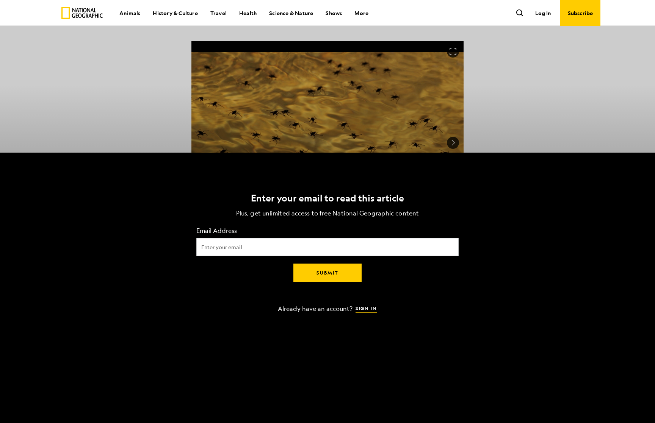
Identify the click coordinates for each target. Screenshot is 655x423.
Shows (334, 12)
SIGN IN (366, 308)
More (361, 12)
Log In (543, 12)
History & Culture (175, 12)
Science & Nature (291, 12)
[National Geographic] (82, 13)
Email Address (216, 230)
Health (248, 12)
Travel (218, 12)
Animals (129, 12)
